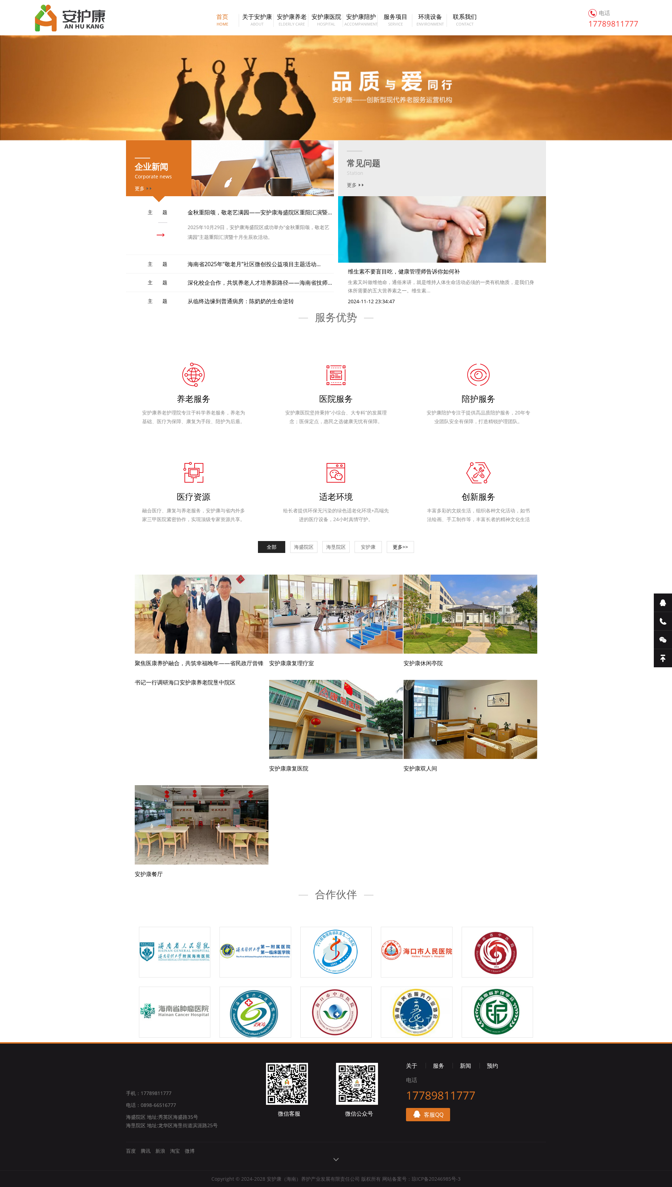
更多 (352, 185)
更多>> (400, 546)
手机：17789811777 (149, 1093)
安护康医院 (326, 20)
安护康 (62, 17)
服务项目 (395, 20)
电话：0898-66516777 (151, 1105)
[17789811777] (663, 621)
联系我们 (465, 20)
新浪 (160, 1150)
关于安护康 (257, 20)
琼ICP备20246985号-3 (436, 1178)
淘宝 (175, 1150)
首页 (222, 20)
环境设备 (430, 20)
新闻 (465, 1065)
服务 (438, 1065)
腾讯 (145, 1150)
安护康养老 (292, 20)
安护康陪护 (360, 20)
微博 (190, 1150)
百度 (131, 1150)
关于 (411, 1065)
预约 (492, 1065)
